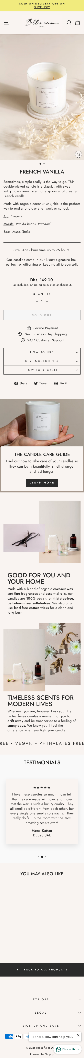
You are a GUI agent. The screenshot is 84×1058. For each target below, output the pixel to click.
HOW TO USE (42, 352)
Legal (41, 1013)
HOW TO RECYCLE (42, 370)
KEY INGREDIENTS (42, 361)
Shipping (36, 285)
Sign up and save (41, 1026)
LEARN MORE (42, 483)
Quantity (42, 294)
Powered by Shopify (42, 1054)
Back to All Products (45, 969)
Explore (41, 999)
